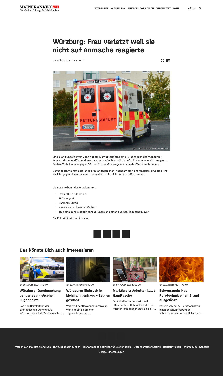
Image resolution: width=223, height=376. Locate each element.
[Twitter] (111, 336)
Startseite (101, 8)
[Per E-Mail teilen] (126, 234)
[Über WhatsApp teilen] (116, 234)
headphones (162, 61)
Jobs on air (147, 8)
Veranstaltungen (167, 8)
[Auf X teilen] (107, 234)
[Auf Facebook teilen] (97, 234)
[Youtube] (121, 336)
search (200, 8)
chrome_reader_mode (168, 61)
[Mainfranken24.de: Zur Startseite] (39, 9)
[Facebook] (102, 336)
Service (132, 8)
